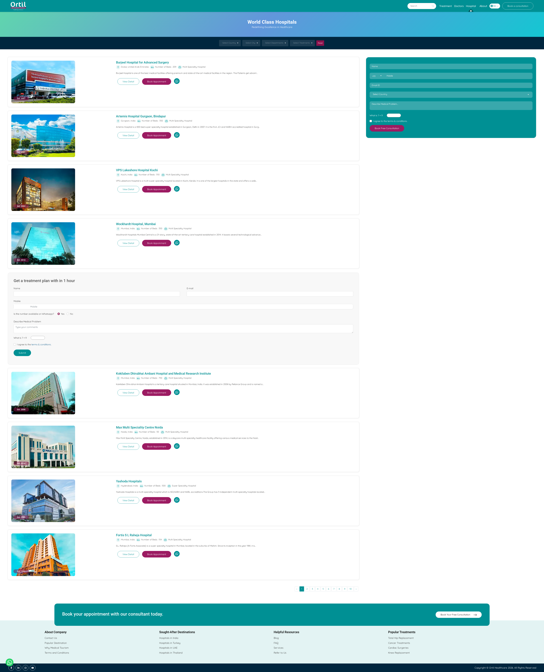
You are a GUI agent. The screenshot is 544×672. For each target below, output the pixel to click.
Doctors (459, 6)
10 (350, 589)
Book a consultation (517, 6)
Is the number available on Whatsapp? (34, 313)
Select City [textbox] (250, 43)
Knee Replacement (399, 652)
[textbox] (377, 76)
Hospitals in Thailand (170, 652)
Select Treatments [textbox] (301, 43)
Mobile (17, 301)
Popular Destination (56, 642)
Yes (62, 313)
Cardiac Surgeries (398, 647)
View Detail (128, 81)
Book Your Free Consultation (456, 614)
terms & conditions (41, 344)
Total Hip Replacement (401, 637)
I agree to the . (34, 344)
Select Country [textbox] (229, 43)
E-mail (190, 288)
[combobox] (230, 43)
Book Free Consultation (387, 128)
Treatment (445, 6)
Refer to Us (280, 652)
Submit (22, 352)
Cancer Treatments (399, 642)
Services (278, 647)
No (71, 313)
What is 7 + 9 (20, 337)
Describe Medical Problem (27, 321)
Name (17, 288)
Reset (320, 43)
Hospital (471, 6)
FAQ (276, 642)
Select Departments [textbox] (274, 43)
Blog (276, 637)
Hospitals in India (168, 637)
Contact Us (51, 637)
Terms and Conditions (57, 652)
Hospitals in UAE (168, 647)
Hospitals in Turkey (169, 642)
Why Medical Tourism (57, 647)
